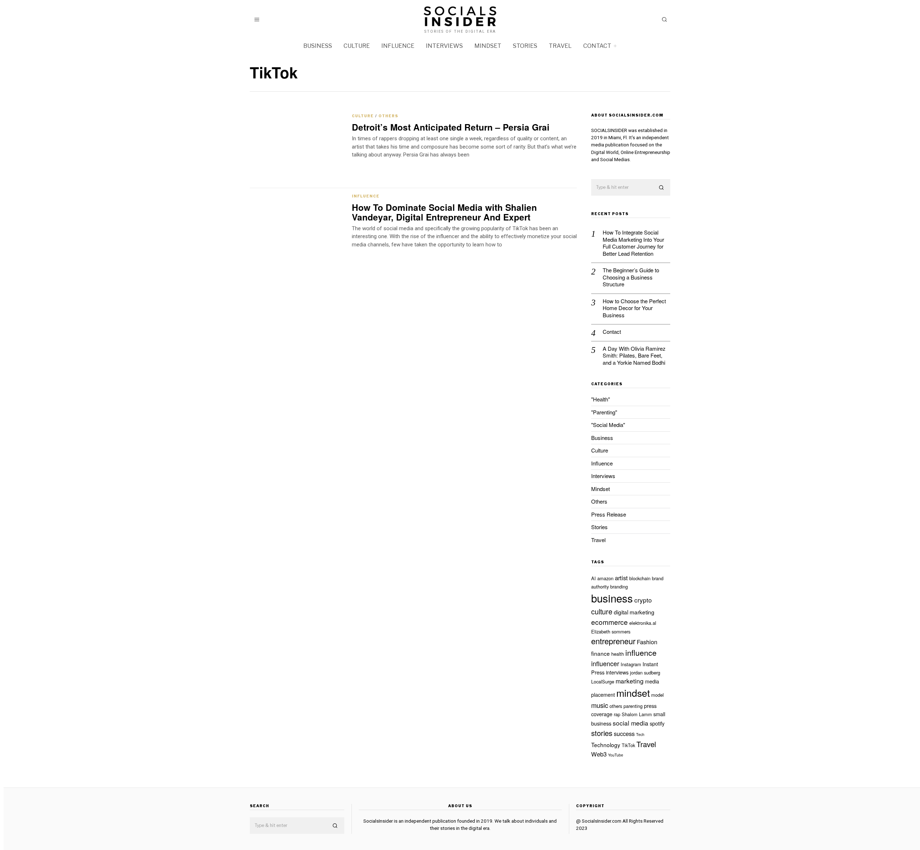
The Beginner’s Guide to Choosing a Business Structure (631, 277)
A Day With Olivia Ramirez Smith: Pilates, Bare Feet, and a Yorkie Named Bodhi (634, 355)
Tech (640, 734)
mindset (633, 693)
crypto (643, 599)
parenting (633, 706)
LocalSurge (602, 681)
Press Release (608, 514)
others (616, 706)
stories (601, 733)
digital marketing (634, 612)
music (599, 705)
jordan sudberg (645, 672)
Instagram (631, 664)
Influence (397, 45)
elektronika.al (642, 622)
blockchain (639, 578)
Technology (605, 745)
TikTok (628, 745)
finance (600, 653)
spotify (657, 723)
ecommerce (609, 622)
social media (630, 722)
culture (601, 611)
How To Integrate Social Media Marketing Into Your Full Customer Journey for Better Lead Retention (633, 243)
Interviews (444, 45)
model (657, 694)
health (617, 653)
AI (593, 578)
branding (619, 586)
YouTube (615, 755)
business (612, 597)
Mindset (487, 45)
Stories (525, 45)
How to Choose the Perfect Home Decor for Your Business (634, 308)
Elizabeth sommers (610, 631)
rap (617, 714)
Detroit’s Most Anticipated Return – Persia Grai (450, 127)
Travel (560, 45)
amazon (605, 578)
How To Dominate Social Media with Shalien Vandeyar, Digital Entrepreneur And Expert (444, 212)
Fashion (647, 641)
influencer (605, 663)
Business (317, 45)
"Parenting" (604, 412)
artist (621, 577)
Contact (597, 45)
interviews (617, 672)
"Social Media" (608, 424)
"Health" (600, 399)
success (624, 733)
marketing (630, 680)
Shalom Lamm (637, 714)
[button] (661, 187)
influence (641, 652)
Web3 (599, 754)
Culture (357, 45)
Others (388, 116)
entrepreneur (613, 640)
